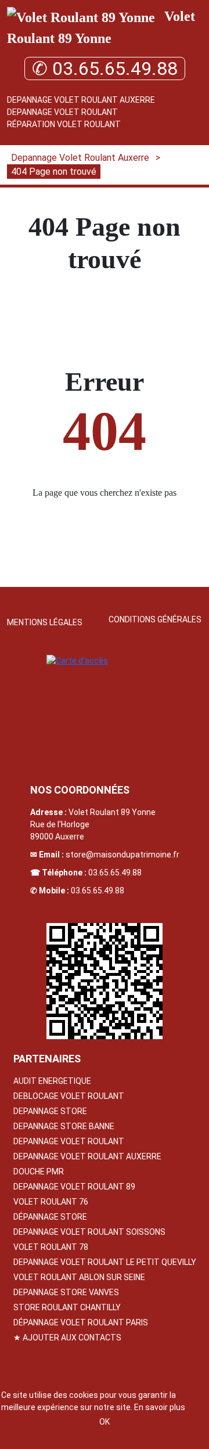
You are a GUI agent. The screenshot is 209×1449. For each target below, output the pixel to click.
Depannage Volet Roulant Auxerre (81, 99)
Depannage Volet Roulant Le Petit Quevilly (104, 1262)
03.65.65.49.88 (115, 872)
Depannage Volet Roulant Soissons (89, 1232)
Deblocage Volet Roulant (68, 1096)
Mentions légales (44, 622)
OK (104, 1421)
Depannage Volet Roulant (62, 112)
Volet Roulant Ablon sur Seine (79, 1277)
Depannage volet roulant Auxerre (87, 1156)
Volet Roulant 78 (50, 1247)
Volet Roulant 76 (50, 1201)
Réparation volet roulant (64, 124)
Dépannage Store (50, 1216)
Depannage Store (50, 1111)
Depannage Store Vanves (66, 1292)
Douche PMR (38, 1171)
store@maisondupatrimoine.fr (122, 854)
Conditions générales (155, 619)
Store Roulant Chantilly (67, 1307)
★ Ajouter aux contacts (67, 1337)
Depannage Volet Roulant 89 (74, 1186)
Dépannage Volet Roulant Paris (80, 1322)
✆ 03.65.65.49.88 (105, 68)
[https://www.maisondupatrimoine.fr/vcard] (104, 981)
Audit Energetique (52, 1081)
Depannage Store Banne (63, 1126)
